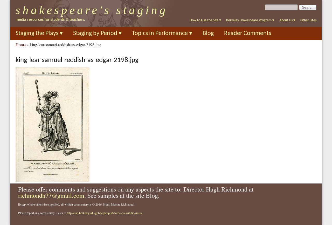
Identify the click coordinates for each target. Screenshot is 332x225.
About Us (287, 20)
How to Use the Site (205, 20)
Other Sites (308, 20)
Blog (208, 33)
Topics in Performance (162, 33)
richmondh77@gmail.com (51, 195)
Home (21, 44)
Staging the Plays (39, 33)
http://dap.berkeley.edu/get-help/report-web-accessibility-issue (104, 213)
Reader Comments (247, 33)
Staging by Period (97, 33)
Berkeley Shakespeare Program (250, 20)
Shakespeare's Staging (92, 10)
